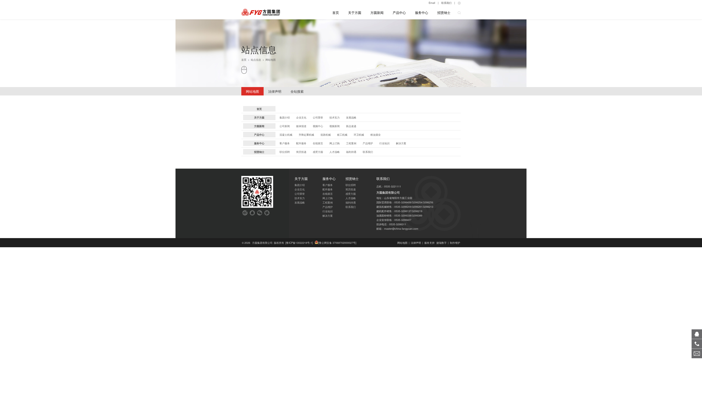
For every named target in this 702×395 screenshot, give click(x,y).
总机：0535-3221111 (388, 186)
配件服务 (301, 143)
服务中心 (421, 12)
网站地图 (252, 91)
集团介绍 (285, 117)
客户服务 (285, 143)
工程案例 (351, 143)
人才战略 (334, 152)
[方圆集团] (260, 12)
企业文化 (301, 117)
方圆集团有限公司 (262, 242)
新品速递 (351, 126)
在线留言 (318, 143)
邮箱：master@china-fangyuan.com (397, 228)
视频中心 (318, 126)
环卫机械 (359, 134)
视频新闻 (334, 126)
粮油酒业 (375, 134)
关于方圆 (354, 12)
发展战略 (351, 117)
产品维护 (368, 143)
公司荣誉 (318, 117)
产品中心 (399, 12)
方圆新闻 (377, 12)
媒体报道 (301, 126)
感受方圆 (318, 152)
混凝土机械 (286, 134)
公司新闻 (285, 126)
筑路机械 (325, 134)
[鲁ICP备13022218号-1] (299, 242)
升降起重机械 (306, 134)
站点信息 (256, 59)
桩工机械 (342, 134)
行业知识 (384, 143)
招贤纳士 (443, 12)
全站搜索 (297, 91)
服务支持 (429, 242)
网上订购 (334, 143)
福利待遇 (351, 152)
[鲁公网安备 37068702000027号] (337, 242)
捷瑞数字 (441, 242)
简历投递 (301, 152)
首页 (335, 12)
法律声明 (274, 91)
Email (432, 3)
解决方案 (401, 143)
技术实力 (334, 117)
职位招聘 (285, 152)
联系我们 (446, 3)
